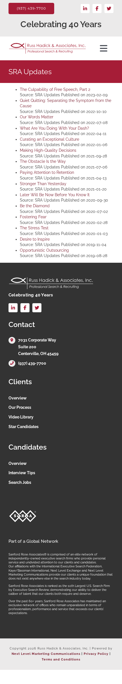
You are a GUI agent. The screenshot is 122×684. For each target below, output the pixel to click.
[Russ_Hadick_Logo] (47, 44)
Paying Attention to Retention (47, 172)
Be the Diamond (35, 206)
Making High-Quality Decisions (48, 150)
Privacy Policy (96, 654)
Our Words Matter (36, 117)
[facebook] (97, 8)
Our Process (20, 407)
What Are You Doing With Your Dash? (54, 128)
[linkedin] (85, 8)
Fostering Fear (33, 217)
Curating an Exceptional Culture (49, 139)
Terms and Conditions (61, 659)
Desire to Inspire (35, 239)
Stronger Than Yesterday (43, 183)
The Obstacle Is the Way (43, 161)
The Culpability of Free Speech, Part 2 (55, 89)
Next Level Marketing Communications (46, 654)
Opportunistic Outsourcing (44, 250)
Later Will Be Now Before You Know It (55, 195)
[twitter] (108, 8)
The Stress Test (34, 228)
